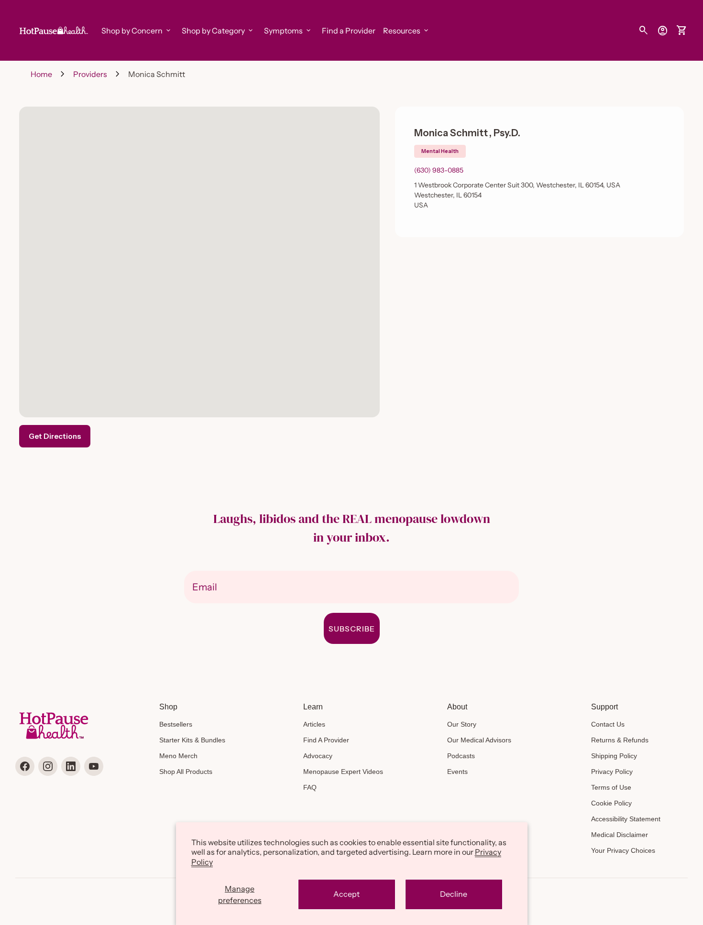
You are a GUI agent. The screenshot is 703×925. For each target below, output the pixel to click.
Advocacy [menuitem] (317, 756)
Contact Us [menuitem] (608, 724)
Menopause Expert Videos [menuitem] (343, 771)
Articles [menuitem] (314, 724)
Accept (346, 894)
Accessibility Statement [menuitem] (625, 819)
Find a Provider (348, 30)
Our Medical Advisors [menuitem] (479, 740)
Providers (90, 74)
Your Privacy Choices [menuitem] (623, 850)
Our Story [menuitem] (461, 724)
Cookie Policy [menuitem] (611, 803)
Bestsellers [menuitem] (175, 724)
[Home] (52, 29)
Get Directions (55, 436)
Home (41, 74)
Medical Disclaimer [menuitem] (619, 834)
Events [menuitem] (457, 771)
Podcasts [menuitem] (461, 756)
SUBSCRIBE (352, 628)
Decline (453, 894)
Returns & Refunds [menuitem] (619, 740)
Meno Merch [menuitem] (178, 756)
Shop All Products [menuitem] (185, 771)
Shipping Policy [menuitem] (614, 756)
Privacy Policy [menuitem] (612, 771)
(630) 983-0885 (438, 170)
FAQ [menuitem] (310, 787)
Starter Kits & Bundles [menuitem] (192, 740)
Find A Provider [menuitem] (326, 740)
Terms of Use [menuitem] (611, 787)
